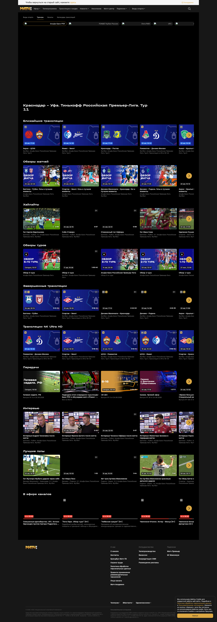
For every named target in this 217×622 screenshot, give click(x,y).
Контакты (115, 555)
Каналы (50, 17)
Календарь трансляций (66, 17)
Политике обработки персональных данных (194, 603)
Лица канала (116, 581)
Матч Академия (117, 584)
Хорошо (195, 616)
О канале (115, 551)
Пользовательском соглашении (191, 605)
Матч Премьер (173, 551)
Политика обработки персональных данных (121, 567)
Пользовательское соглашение (121, 609)
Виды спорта (28, 17)
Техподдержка (188, 2)
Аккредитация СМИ (147, 559)
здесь (73, 2)
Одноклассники (143, 603)
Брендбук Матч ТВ (119, 559)
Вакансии (143, 555)
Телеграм (115, 603)
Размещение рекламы (149, 562)
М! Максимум (173, 555)
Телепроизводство (147, 551)
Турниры (40, 17)
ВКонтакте (127, 603)
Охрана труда (117, 562)
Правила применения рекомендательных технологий (120, 574)
